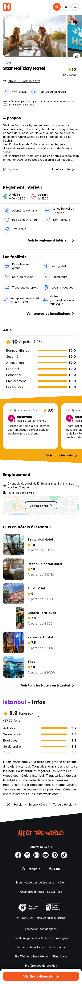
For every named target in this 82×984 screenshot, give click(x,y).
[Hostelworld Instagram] (36, 855)
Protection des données (41, 929)
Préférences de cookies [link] (41, 965)
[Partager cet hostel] (76, 56)
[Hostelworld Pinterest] (55, 855)
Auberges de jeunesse (40, 882)
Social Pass (54, 891)
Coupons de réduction (31, 947)
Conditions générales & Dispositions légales (41, 938)
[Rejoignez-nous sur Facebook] (18, 855)
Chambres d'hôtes (32, 891)
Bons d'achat (57, 947)
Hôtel (8, 63)
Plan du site (60, 956)
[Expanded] (8, 804)
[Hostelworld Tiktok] (64, 855)
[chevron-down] (39, 716)
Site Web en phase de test (32, 956)
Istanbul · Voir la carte (24, 81)
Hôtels (62, 882)
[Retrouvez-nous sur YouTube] (46, 855)
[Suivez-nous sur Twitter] (27, 855)
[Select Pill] (57, 7)
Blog (19, 882)
